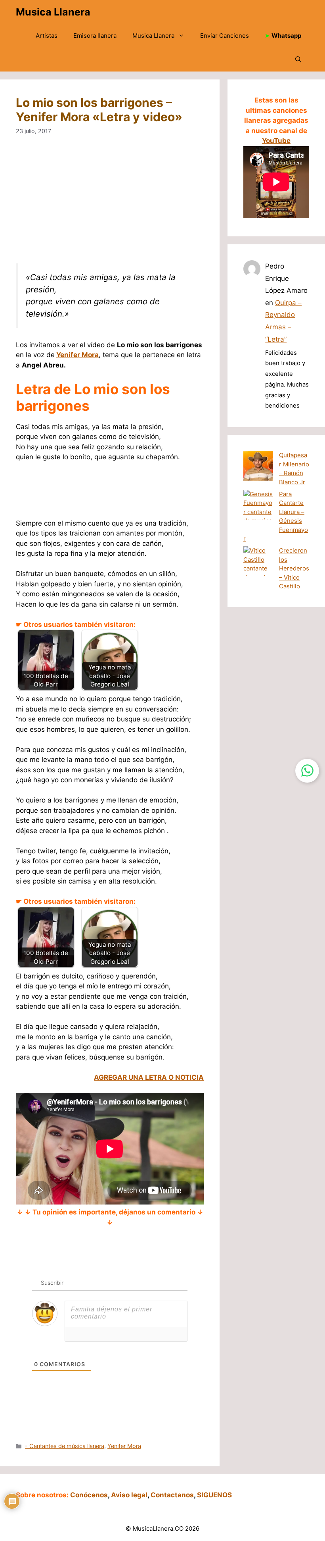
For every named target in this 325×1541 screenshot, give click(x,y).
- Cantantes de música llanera (64, 1445)
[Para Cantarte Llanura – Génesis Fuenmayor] (258, 512)
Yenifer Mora (77, 355)
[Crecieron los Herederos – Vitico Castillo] (258, 568)
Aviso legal (129, 1495)
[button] (298, 60)
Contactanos (172, 1495)
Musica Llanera (53, 12)
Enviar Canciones (224, 35)
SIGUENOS (214, 1495)
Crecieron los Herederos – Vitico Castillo (294, 568)
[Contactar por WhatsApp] (307, 771)
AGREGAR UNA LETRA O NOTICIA (149, 1077)
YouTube (276, 141)
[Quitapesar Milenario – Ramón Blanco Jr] (258, 467)
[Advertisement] (110, 204)
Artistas (46, 35)
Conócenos (89, 1495)
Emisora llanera (95, 35)
